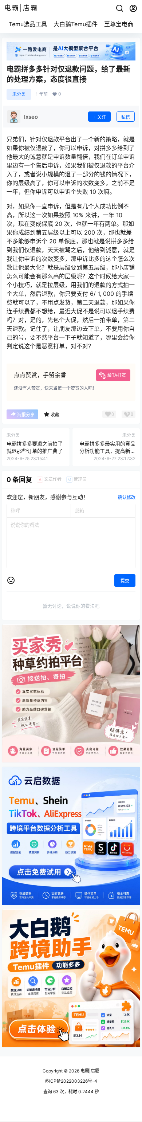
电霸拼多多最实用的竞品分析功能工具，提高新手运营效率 (107, 450)
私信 (125, 117)
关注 (101, 117)
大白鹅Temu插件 (76, 24)
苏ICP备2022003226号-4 (71, 1081)
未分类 (18, 94)
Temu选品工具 (28, 24)
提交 (125, 581)
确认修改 (126, 497)
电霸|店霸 (89, 1071)
